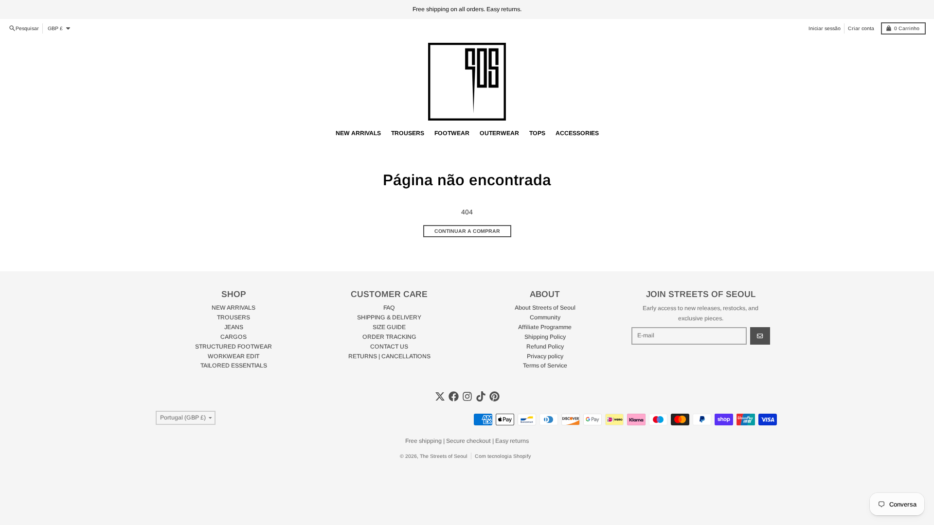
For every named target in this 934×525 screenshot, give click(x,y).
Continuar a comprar (467, 231)
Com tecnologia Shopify (503, 456)
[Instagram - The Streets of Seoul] (467, 396)
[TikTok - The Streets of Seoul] (481, 396)
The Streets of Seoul (443, 456)
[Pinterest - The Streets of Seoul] (494, 396)
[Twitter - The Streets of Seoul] (440, 396)
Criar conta (861, 28)
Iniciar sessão (824, 28)
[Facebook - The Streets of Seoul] (454, 396)
